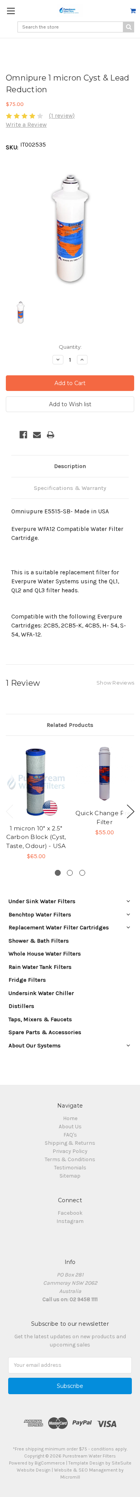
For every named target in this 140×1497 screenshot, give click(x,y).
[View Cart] (133, 11)
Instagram (70, 1221)
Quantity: (70, 347)
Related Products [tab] (70, 724)
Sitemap (70, 1176)
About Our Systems (35, 1045)
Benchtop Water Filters (40, 914)
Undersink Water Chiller (41, 993)
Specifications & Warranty (70, 487)
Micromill (70, 1477)
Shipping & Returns (70, 1143)
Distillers (21, 1005)
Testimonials (70, 1167)
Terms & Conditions (70, 1159)
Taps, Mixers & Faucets (40, 1019)
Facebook (70, 1213)
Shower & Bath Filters (39, 940)
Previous (10, 811)
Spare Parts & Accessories (45, 1032)
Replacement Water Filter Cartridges (59, 927)
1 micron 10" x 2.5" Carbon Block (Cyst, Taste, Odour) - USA (36, 837)
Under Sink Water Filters (42, 901)
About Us (70, 1126)
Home (70, 1118)
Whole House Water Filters (45, 953)
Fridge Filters (27, 979)
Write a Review (26, 124)
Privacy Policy (70, 1151)
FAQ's (70, 1134)
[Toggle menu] (10, 11)
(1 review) (62, 115)
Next (130, 811)
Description (70, 466)
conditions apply (109, 1449)
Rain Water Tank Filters (40, 966)
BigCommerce (50, 1463)
